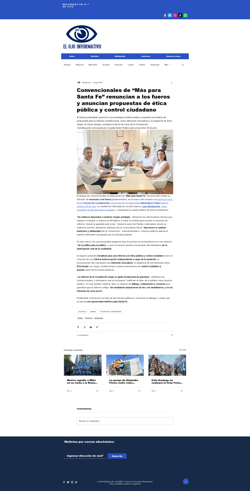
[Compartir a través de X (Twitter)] (84, 327)
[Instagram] (175, 15)
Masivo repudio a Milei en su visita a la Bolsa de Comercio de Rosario (82, 381)
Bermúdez (93, 65)
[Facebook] (165, 15)
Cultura (131, 65)
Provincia (88, 318)
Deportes (119, 65)
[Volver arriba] (186, 481)
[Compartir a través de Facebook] (78, 327)
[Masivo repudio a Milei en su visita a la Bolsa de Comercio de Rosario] (83, 365)
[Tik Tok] (180, 15)
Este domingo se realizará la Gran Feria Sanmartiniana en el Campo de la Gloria (166, 381)
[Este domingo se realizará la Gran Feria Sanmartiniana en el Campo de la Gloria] (167, 365)
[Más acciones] (171, 82)
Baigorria (79, 65)
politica (93, 311)
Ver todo (182, 350)
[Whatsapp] (185, 15)
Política (142, 65)
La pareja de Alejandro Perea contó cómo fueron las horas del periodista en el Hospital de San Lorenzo (124, 381)
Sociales (106, 65)
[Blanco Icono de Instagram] (72, 482)
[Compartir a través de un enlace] (97, 327)
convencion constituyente (110, 311)
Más (166, 65)
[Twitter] (170, 15)
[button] (183, 65)
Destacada (154, 65)
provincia (82, 311)
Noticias (67, 65)
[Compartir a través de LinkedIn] (91, 327)
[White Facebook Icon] (64, 482)
